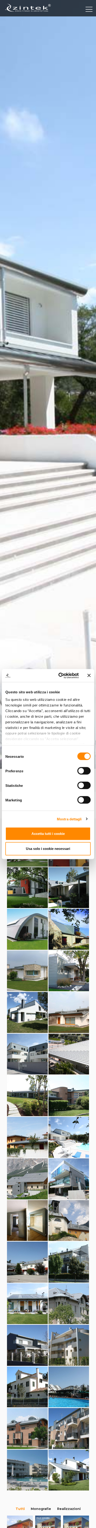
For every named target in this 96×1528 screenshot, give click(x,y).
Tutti (20, 1509)
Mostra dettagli (69, 819)
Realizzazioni (69, 1509)
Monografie (41, 1509)
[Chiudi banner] (89, 675)
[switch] (84, 771)
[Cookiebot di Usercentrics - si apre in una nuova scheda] (59, 675)
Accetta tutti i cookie (48, 834)
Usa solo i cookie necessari (48, 849)
